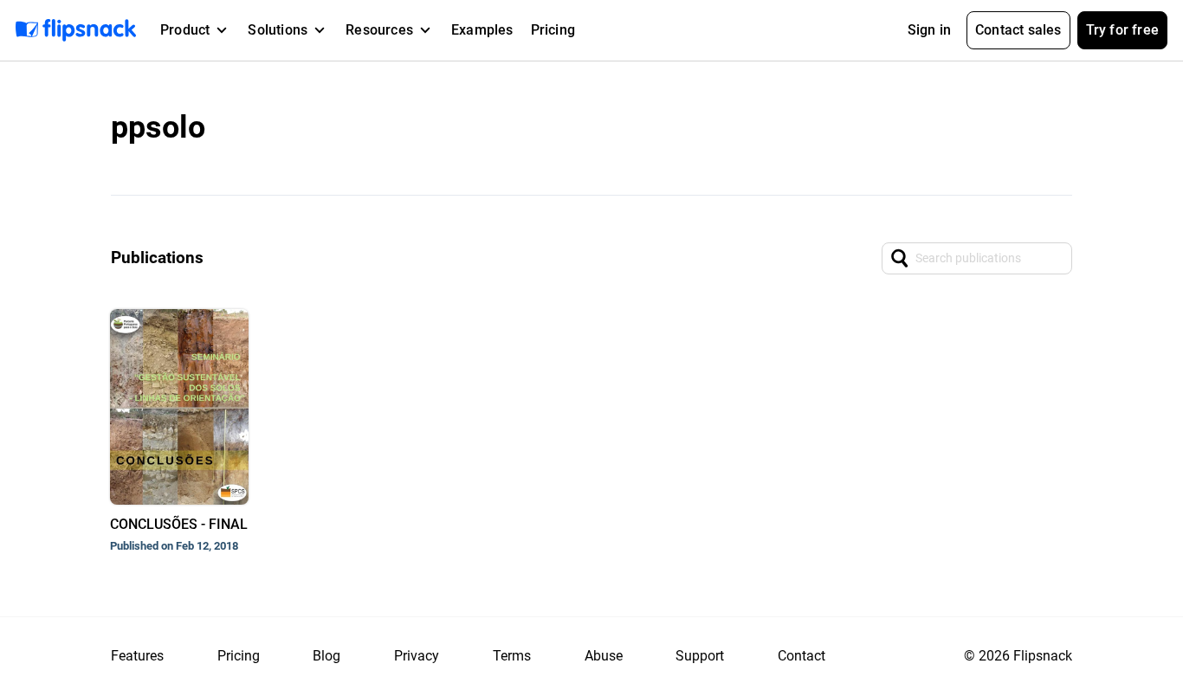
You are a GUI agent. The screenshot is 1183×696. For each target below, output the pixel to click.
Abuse (604, 656)
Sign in (929, 30)
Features (137, 656)
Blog (326, 656)
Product (185, 30)
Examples (482, 30)
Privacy (416, 656)
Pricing (553, 30)
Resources (379, 30)
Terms (512, 656)
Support (700, 656)
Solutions (277, 30)
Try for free (1122, 30)
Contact (801, 656)
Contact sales (1018, 30)
